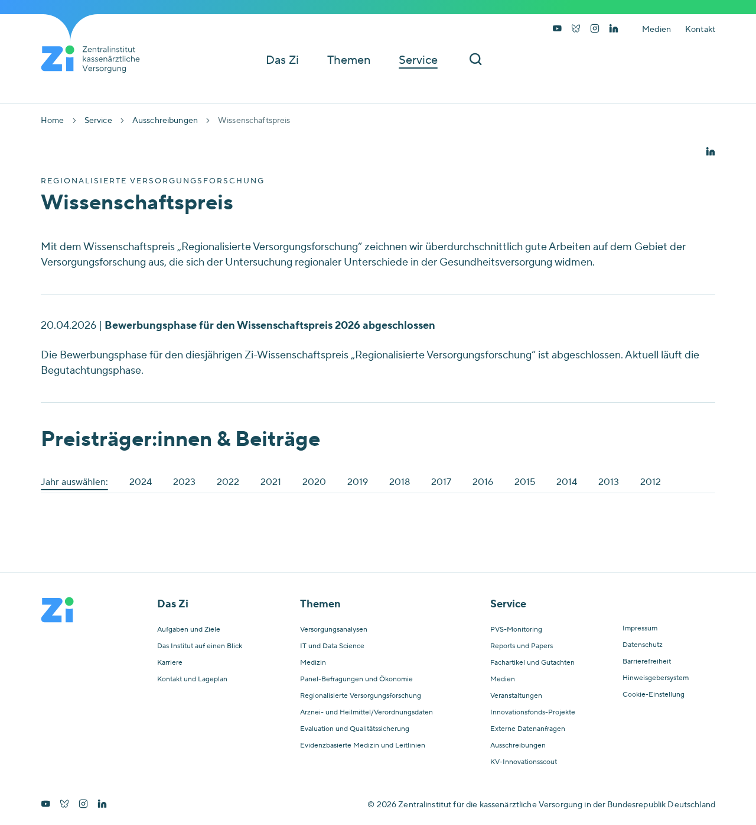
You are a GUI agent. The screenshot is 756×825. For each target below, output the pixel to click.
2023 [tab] (184, 482)
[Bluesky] (576, 29)
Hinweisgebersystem (656, 678)
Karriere (170, 663)
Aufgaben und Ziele (188, 629)
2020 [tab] (314, 482)
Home (52, 120)
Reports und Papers (521, 646)
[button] (710, 152)
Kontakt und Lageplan (192, 679)
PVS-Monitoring (516, 629)
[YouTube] (557, 29)
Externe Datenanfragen (527, 729)
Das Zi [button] (282, 60)
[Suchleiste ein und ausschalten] (475, 60)
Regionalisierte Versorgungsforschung (360, 696)
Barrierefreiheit (647, 661)
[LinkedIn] (613, 29)
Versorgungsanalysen (333, 629)
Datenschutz (643, 645)
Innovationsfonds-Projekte (532, 712)
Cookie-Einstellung (654, 694)
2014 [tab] (566, 482)
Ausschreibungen (165, 120)
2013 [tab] (608, 482)
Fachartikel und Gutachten (532, 663)
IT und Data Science (332, 646)
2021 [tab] (270, 482)
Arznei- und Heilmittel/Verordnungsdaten (366, 712)
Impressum (640, 628)
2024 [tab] (140, 482)
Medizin (313, 663)
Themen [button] (348, 60)
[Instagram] (594, 29)
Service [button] (418, 60)
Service (98, 120)
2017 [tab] (441, 482)
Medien (656, 29)
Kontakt (700, 29)
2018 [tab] (399, 482)
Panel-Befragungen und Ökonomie (356, 679)
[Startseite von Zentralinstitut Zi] (95, 59)
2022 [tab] (228, 482)
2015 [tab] (524, 482)
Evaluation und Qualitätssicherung (354, 729)
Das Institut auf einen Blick (199, 646)
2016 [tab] (482, 482)
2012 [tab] (650, 482)
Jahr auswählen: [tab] (74, 482)
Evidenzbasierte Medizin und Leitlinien (362, 745)
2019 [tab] (357, 482)
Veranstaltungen (516, 696)
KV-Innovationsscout (523, 762)
